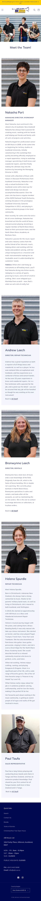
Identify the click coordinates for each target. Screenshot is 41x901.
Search (6, 813)
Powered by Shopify (25, 897)
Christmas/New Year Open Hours (15, 831)
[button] (2, 10)
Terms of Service (9, 826)
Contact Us (7, 818)
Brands (6, 822)
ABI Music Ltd (18, 897)
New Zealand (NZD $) (19, 890)
